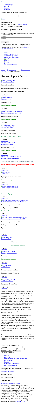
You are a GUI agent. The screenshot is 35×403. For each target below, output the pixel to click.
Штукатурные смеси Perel (9, 253)
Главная (3, 71)
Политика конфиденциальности (10, 383)
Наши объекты (25, 70)
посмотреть (4, 96)
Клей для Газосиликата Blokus (10, 158)
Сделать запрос (11, 70)
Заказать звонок (22, 24)
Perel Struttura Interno (7, 281)
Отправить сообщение (7, 371)
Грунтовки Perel (5, 99)
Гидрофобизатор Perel (7, 82)
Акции (3, 70)
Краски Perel (4, 173)
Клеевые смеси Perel (7, 144)
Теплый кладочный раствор (9, 187)
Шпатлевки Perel (6, 239)
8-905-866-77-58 (20, 401)
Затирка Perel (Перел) (7, 127)
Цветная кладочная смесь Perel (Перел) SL (14, 201)
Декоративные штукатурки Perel (11, 113)
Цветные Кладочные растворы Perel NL (13, 219)
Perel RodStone (5, 267)
